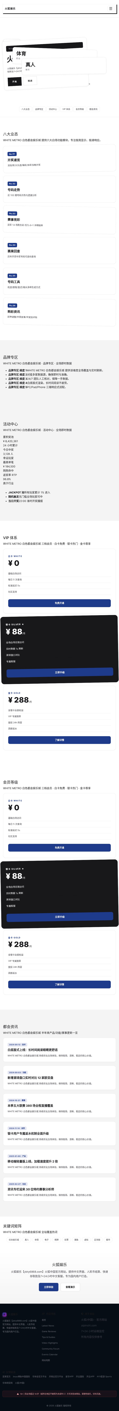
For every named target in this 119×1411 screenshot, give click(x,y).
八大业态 (26, 109)
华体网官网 (7, 1383)
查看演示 (70, 1287)
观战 (30, 80)
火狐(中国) (20, 1383)
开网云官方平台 (56, 1376)
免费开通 (59, 603)
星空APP (69, 1376)
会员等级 (80, 109)
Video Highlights (50, 1343)
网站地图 (46, 1360)
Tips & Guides (48, 1337)
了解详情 (59, 739)
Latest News (48, 1325)
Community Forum (50, 1348)
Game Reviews (49, 1331)
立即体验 (48, 1287)
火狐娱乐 (59, 1405)
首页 (44, 1320)
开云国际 (80, 1376)
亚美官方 (6, 1376)
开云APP (90, 1376)
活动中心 (53, 109)
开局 (14, 81)
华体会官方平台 (39, 1376)
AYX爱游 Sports (104, 1376)
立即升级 (60, 672)
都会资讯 (93, 109)
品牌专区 (39, 109)
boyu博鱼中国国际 (21, 1376)
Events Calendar (50, 1354)
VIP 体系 (66, 109)
